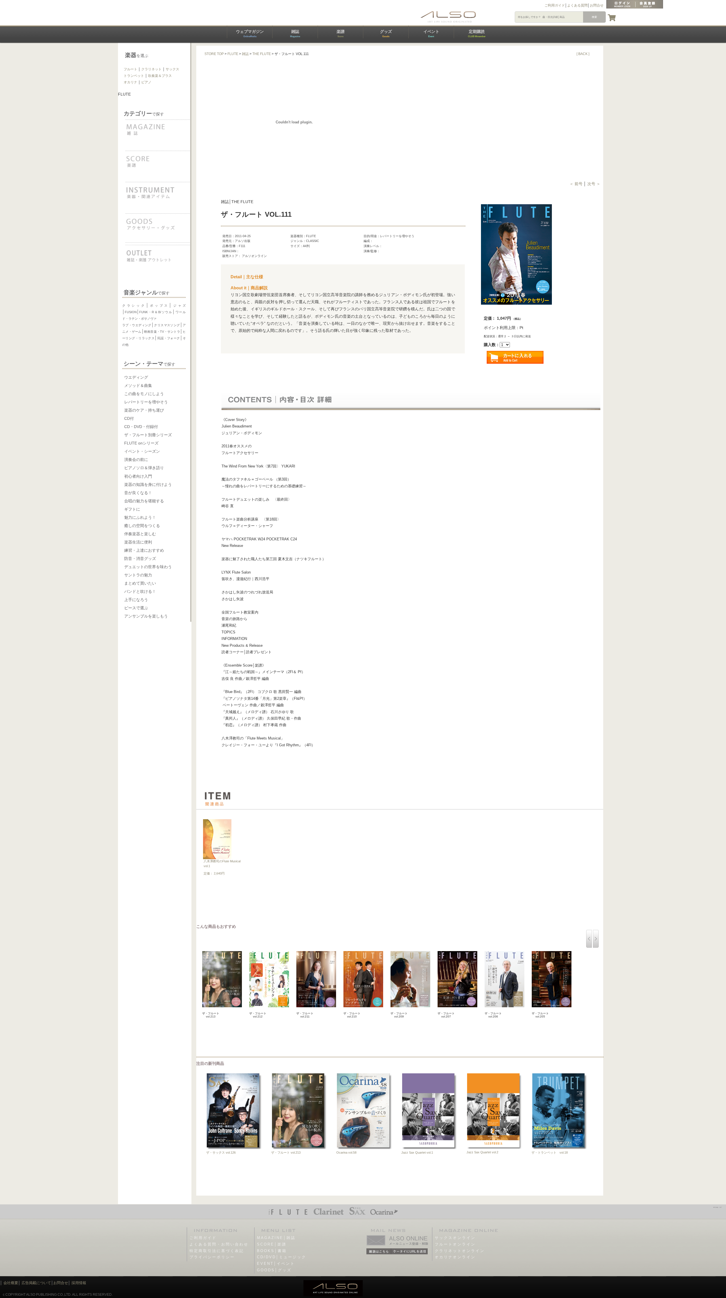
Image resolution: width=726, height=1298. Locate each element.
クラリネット (151, 69)
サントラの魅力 (138, 575)
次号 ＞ (593, 184)
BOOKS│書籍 (272, 1251)
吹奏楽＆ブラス (160, 76)
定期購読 (477, 33)
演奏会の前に (136, 459)
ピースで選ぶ (136, 608)
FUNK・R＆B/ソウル (155, 312)
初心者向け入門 (138, 476)
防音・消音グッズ (140, 558)
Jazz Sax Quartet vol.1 (417, 1152)
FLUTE (232, 54)
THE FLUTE (261, 54)
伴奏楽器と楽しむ (140, 534)
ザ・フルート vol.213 (286, 1152)
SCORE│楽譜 (271, 1244)
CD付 (129, 418)
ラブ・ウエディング (136, 325)
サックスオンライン (455, 1238)
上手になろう (136, 599)
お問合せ (596, 5)
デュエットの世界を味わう (148, 566)
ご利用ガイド (554, 5)
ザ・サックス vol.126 (221, 1152)
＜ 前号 (576, 184)
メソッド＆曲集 (138, 385)
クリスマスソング (167, 325)
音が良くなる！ (138, 492)
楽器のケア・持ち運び (144, 410)
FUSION (131, 312)
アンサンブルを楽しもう (146, 616)
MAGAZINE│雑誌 (276, 1238)
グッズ (386, 33)
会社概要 (10, 1283)
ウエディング (136, 377)
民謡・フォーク (168, 338)
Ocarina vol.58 (346, 1152)
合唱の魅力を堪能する (144, 501)
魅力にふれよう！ (140, 517)
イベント (431, 33)
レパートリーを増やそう (146, 402)
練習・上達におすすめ (144, 550)
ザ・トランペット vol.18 (549, 1152)
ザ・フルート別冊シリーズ (148, 435)
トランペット (134, 76)
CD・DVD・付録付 (141, 426)
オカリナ (130, 82)
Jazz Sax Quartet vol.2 (482, 1152)
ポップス (159, 305)
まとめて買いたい (140, 583)
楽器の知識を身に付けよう (148, 484)
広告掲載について (36, 1283)
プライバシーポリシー (212, 1257)
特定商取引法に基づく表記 (216, 1251)
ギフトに (132, 509)
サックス (172, 69)
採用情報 (78, 1283)
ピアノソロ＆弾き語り (144, 467)
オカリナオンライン (455, 1257)
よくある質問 (577, 5)
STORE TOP (214, 54)
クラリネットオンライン (460, 1251)
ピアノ (146, 82)
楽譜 (341, 33)
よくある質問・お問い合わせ (218, 1244)
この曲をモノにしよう (144, 393)
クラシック (134, 305)
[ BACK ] (583, 54)
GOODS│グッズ (274, 1270)
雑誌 (295, 33)
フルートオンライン (455, 1244)
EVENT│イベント (276, 1263)
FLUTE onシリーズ (141, 443)
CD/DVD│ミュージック (281, 1257)
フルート (130, 69)
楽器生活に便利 (138, 542)
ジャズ (179, 305)
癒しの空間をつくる (142, 525)
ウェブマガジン (250, 33)
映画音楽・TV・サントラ (162, 331)
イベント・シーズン (142, 451)
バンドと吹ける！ (140, 591)
